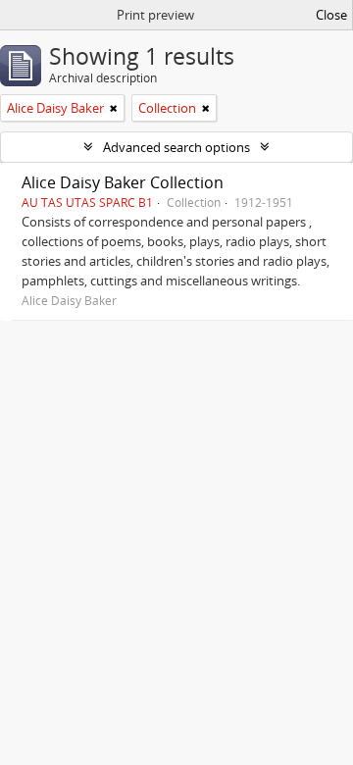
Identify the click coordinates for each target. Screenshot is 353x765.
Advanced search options (176, 147)
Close (331, 15)
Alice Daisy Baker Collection (123, 182)
